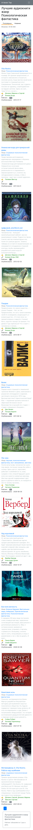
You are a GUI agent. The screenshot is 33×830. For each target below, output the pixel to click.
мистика (28, 463)
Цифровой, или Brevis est (12, 228)
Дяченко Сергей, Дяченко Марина (17, 797)
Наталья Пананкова (12, 487)
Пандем (4, 303)
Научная (9, 460)
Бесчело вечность (9, 607)
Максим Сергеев (11, 800)
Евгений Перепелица (12, 721)
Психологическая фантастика (17, 71)
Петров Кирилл (10, 412)
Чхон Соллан (9, 485)
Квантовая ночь (8, 692)
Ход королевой (7, 533)
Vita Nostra (6, 68)
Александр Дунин (11, 560)
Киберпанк (10, 611)
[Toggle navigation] (29, 2)
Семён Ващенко (11, 643)
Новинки (17, 23)
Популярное (7, 23)
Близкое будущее (12, 609)
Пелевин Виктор (11, 179)
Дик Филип (9, 409)
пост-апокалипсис (17, 463)
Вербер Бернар (10, 558)
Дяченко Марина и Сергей (14, 93)
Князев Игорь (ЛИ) (12, 257)
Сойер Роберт (10, 719)
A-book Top (6, 2)
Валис (4, 382)
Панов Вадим (10, 640)
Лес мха (4, 458)
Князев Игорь (10, 95)
